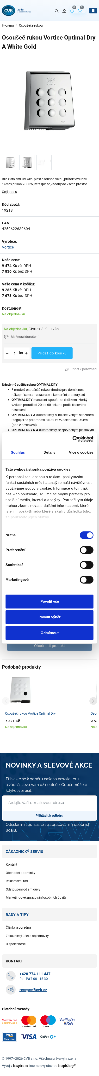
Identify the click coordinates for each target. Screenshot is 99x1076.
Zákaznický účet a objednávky (27, 936)
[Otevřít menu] (93, 10)
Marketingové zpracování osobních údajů (36, 897)
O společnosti (15, 944)
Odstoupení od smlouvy (23, 889)
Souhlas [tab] (18, 452)
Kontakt (11, 864)
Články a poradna (18, 927)
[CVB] (16, 10)
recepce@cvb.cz (33, 989)
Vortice (8, 247)
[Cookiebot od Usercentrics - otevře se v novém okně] (72, 439)
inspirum (20, 1065)
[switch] (86, 550)
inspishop (67, 1065)
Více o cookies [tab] (81, 452)
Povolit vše (49, 601)
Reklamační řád (17, 881)
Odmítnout (50, 633)
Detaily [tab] (49, 452)
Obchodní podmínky (20, 873)
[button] (21, 337)
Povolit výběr (49, 617)
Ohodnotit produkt (49, 645)
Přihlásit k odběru (49, 815)
